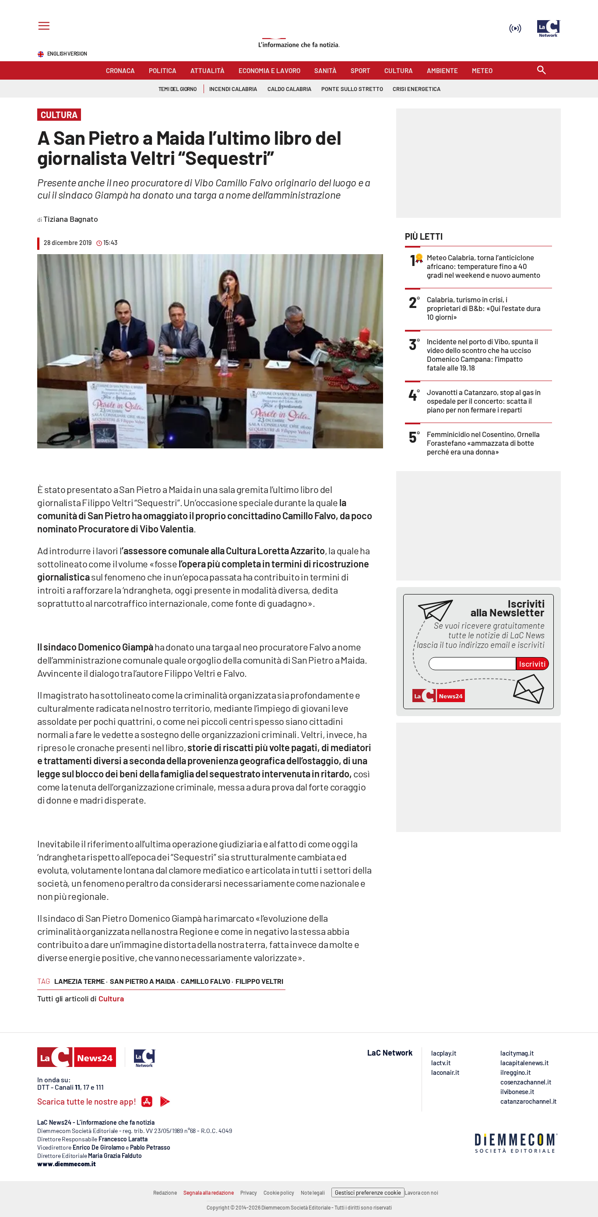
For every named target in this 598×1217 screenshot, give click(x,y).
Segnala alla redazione (208, 1192)
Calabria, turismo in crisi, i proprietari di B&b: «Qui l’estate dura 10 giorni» (484, 308)
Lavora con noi (421, 1192)
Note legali (313, 1192)
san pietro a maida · (144, 981)
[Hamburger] (42, 27)
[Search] (541, 71)
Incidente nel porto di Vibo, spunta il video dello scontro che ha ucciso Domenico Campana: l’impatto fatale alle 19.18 (482, 354)
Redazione (165, 1192)
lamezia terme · (81, 981)
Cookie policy (279, 1192)
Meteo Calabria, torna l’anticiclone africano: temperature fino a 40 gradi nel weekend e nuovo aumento (483, 266)
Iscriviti (532, 663)
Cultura (111, 998)
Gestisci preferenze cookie (368, 1192)
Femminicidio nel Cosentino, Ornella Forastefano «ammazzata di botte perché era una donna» (483, 443)
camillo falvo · (207, 981)
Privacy (248, 1192)
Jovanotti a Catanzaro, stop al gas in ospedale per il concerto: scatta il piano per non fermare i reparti (484, 401)
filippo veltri (259, 981)
